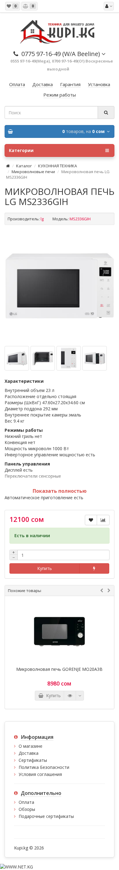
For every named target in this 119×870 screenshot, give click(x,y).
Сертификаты (33, 760)
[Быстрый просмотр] (70, 696)
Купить (44, 568)
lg (42, 219)
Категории (21, 150)
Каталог (24, 166)
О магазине (30, 746)
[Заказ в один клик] (94, 568)
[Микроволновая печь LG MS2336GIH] (59, 286)
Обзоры (27, 809)
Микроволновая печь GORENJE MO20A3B (59, 669)
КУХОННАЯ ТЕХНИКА (57, 166)
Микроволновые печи (33, 171)
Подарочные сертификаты (46, 816)
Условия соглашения (40, 774)
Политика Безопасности (44, 767)
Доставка (28, 753)
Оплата (26, 802)
